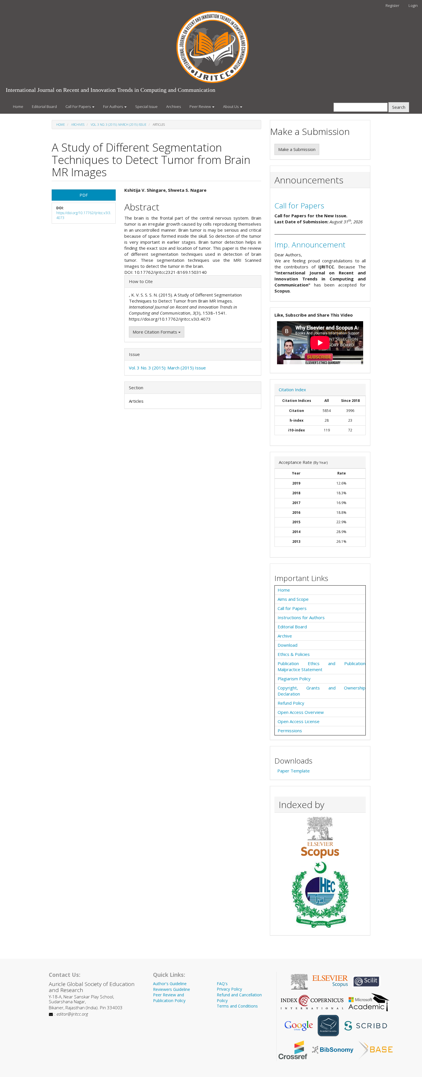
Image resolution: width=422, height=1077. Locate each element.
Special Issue (146, 106)
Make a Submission (296, 149)
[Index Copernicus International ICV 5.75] (312, 1001)
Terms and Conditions (237, 1006)
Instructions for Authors (301, 617)
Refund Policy (291, 703)
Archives (173, 106)
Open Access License (299, 721)
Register (392, 5)
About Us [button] (231, 106)
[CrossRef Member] (293, 1049)
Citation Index (292, 389)
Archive (285, 636)
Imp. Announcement (309, 244)
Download (287, 645)
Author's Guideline (170, 983)
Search (398, 107)
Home (18, 106)
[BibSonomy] (333, 1049)
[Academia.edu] (328, 1025)
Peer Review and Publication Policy (169, 997)
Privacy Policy (229, 989)
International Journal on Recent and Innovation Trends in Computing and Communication (110, 90)
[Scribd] (365, 1025)
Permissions (290, 730)
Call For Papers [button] (78, 106)
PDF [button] (84, 195)
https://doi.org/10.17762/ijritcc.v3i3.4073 (83, 215)
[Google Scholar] (298, 1025)
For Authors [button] (113, 106)
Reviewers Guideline (171, 989)
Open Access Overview (301, 712)
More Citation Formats (155, 332)
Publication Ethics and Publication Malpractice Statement (321, 666)
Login (413, 5)
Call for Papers (299, 205)
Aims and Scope (293, 599)
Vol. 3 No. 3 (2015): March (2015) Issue (118, 125)
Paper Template (293, 771)
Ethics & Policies (294, 654)
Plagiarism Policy (294, 678)
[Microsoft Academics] (369, 1001)
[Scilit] (366, 981)
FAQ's (222, 983)
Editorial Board (44, 106)
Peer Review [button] (200, 106)
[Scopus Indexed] (320, 837)
